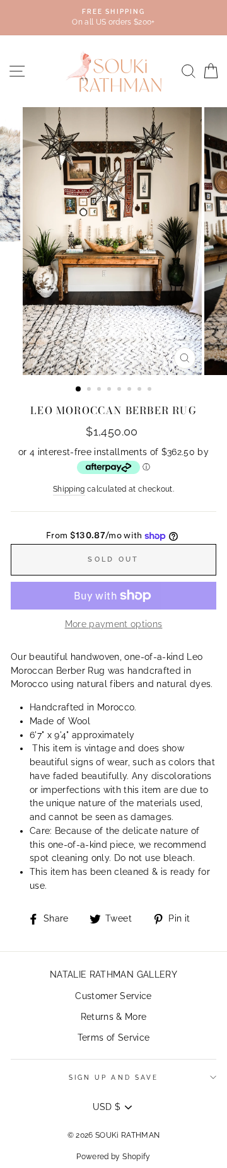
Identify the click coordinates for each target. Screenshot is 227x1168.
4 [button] (110, 390)
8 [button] (151, 390)
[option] (113, 241)
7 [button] (140, 390)
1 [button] (79, 389)
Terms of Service (113, 1037)
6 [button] (130, 390)
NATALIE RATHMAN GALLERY (113, 974)
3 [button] (100, 390)
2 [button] (90, 390)
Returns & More (114, 1017)
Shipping (69, 489)
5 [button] (120, 390)
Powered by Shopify (113, 1156)
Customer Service (113, 996)
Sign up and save (113, 1077)
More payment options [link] (114, 624)
